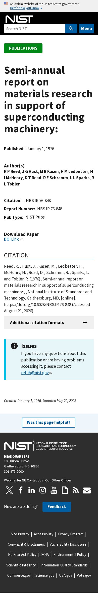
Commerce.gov (19, 575)
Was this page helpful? (48, 422)
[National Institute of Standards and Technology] (40, 446)
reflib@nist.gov (35, 372)
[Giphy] (64, 490)
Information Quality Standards (64, 565)
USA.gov (65, 575)
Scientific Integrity (21, 565)
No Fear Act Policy (22, 554)
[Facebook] (20, 490)
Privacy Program (70, 534)
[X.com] (9, 490)
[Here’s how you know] (49, 6)
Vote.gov (84, 575)
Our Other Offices (58, 480)
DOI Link (11, 239)
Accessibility (43, 534)
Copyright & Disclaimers (26, 544)
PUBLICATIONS (23, 48)
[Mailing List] (86, 490)
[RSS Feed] (75, 490)
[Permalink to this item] (27, 165)
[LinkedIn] (31, 490)
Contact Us (35, 480)
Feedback (56, 506)
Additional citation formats (37, 322)
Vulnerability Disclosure (68, 544)
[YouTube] (53, 490)
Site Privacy (20, 534)
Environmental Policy (70, 554)
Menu (86, 28)
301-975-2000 (14, 471)
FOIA (45, 554)
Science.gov (44, 575)
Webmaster (12, 480)
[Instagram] (42, 490)
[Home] (19, 19)
